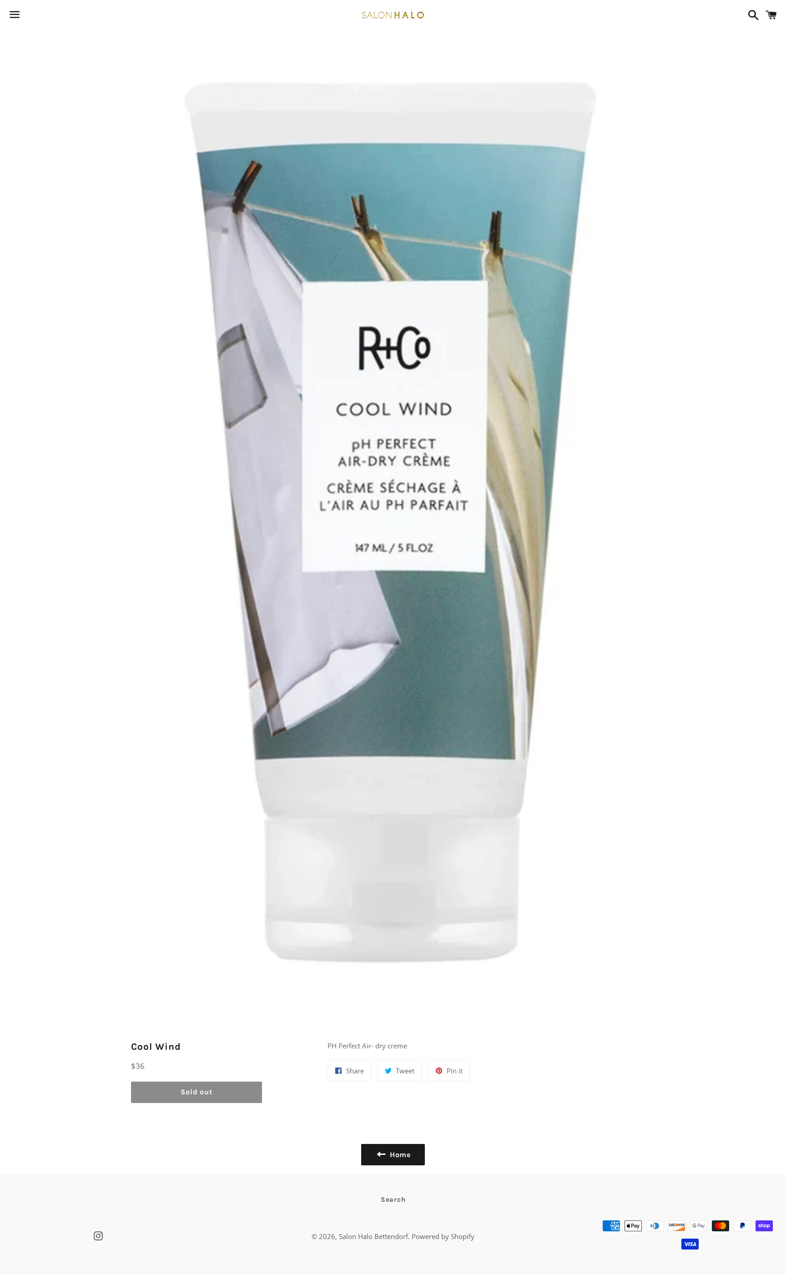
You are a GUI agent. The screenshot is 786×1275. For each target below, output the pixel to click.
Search (393, 1199)
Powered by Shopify (443, 1236)
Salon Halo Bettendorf (373, 1236)
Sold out (196, 1092)
